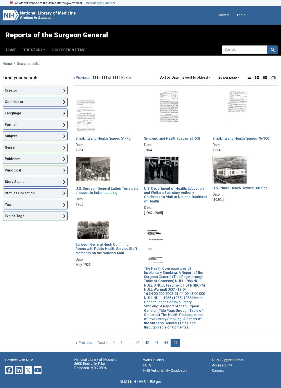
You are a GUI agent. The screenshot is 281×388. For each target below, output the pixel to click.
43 (157, 343)
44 (166, 343)
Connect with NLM (19, 360)
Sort (184, 77)
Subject (11, 136)
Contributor (14, 102)
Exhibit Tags (14, 216)
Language (13, 113)
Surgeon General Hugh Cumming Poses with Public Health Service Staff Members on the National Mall (106, 248)
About (240, 15)
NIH (133, 382)
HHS (142, 382)
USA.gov (155, 382)
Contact (223, 15)
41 (138, 343)
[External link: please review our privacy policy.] (9, 370)
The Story (33, 50)
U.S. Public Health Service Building (240, 188)
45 (175, 343)
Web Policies (153, 360)
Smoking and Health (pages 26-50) (172, 138)
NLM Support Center (227, 360)
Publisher (12, 159)
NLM (123, 382)
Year (8, 204)
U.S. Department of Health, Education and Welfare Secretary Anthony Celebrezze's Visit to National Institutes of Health (175, 194)
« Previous (81, 78)
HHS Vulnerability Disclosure (165, 370)
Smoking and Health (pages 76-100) (241, 138)
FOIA (147, 365)
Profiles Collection (20, 193)
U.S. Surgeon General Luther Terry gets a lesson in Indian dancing (107, 190)
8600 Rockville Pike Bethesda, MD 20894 (90, 366)
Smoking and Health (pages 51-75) (103, 138)
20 (227, 77)
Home (11, 50)
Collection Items (68, 50)
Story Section (16, 182)
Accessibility (222, 365)
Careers (218, 370)
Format (10, 125)
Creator (11, 90)
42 (147, 343)
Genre (9, 147)
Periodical (13, 170)
